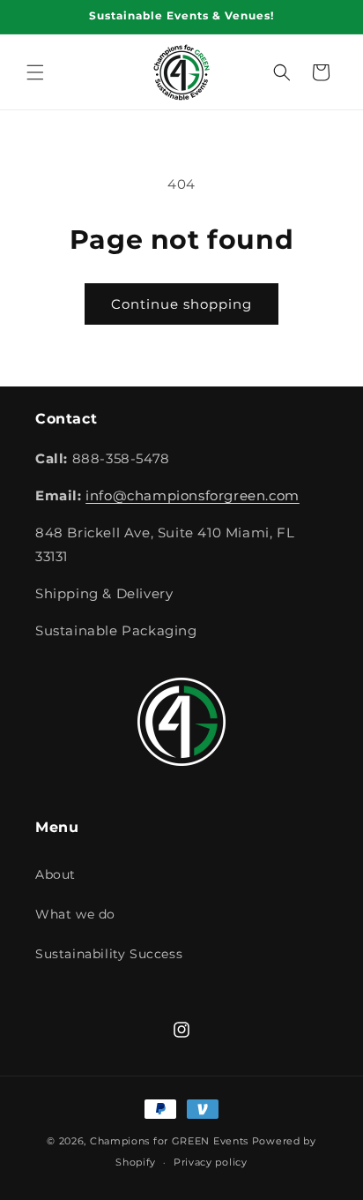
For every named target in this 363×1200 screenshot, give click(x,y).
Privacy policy (211, 1162)
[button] (35, 72)
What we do (75, 914)
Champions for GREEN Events (169, 1141)
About (55, 874)
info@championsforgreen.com (192, 495)
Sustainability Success (108, 954)
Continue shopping (181, 304)
